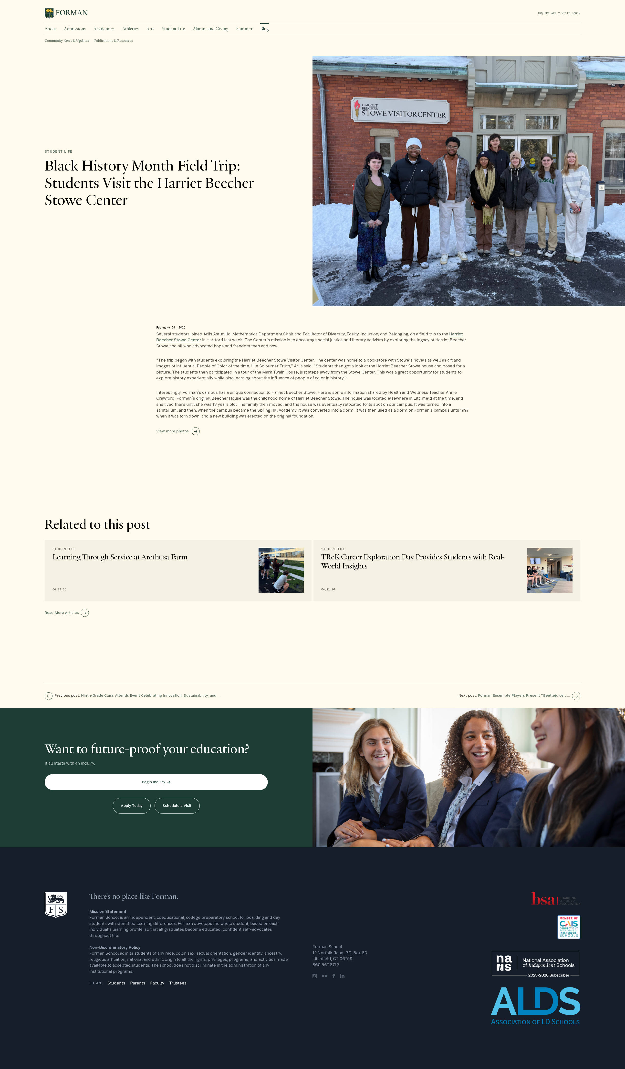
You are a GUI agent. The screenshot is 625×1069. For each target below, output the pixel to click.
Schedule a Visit (177, 806)
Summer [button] (244, 29)
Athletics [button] (130, 29)
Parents (137, 983)
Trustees (178, 983)
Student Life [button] (173, 29)
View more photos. (173, 431)
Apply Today (132, 806)
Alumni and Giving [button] (211, 29)
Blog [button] (264, 29)
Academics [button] (104, 29)
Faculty (157, 983)
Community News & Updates (67, 40)
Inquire (544, 13)
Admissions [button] (75, 29)
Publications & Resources (113, 40)
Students (116, 983)
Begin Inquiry (153, 782)
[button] (50, 29)
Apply (555, 13)
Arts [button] (150, 29)
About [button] (50, 29)
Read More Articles (62, 613)
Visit (565, 13)
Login (575, 13)
